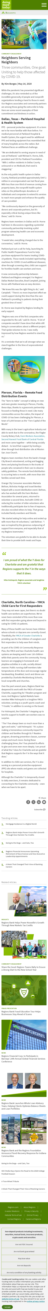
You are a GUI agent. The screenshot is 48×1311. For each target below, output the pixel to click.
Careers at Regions (33, 1219)
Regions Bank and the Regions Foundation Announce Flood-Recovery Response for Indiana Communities (23, 1153)
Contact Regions (14, 1219)
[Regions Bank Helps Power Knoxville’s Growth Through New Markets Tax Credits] (24, 901)
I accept (7, 1307)
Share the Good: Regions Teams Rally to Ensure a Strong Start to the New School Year (23, 968)
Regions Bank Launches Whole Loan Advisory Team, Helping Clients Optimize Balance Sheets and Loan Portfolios (23, 1106)
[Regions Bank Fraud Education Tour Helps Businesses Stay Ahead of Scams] (24, 990)
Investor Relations (12, 1211)
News (3, 1053)
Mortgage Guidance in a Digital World (21, 824)
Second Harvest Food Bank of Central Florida (22, 439)
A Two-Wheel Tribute (10, 1181)
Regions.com (13, 1207)
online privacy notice (35, 1301)
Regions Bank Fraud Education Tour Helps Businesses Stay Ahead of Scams (21, 1013)
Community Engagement (11, 54)
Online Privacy (33, 1215)
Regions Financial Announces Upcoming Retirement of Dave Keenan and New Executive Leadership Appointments (25, 853)
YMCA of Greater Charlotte (28, 635)
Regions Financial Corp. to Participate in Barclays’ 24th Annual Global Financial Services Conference (23, 1059)
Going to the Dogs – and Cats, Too (20, 843)
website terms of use (10, 1299)
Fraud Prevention (9, 1008)
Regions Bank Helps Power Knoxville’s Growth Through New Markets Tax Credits (25, 833)
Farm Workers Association (32, 436)
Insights (5, 919)
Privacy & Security (31, 1211)
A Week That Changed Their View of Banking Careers (24, 865)
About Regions (30, 1207)
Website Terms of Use (13, 1215)
